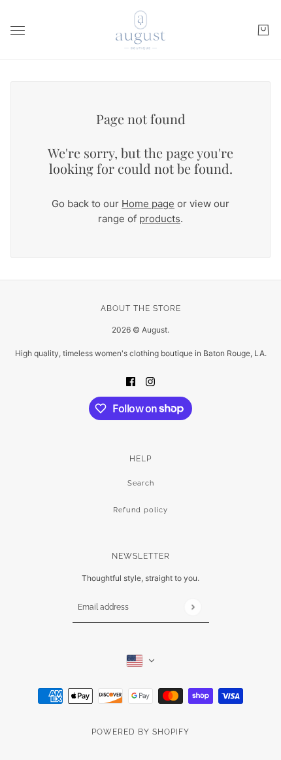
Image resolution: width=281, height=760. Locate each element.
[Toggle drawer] (17, 30)
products (159, 218)
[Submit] (192, 607)
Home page (148, 203)
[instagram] (150, 381)
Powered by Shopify (140, 731)
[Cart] (263, 30)
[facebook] (130, 381)
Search (140, 483)
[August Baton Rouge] (140, 30)
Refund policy (140, 510)
